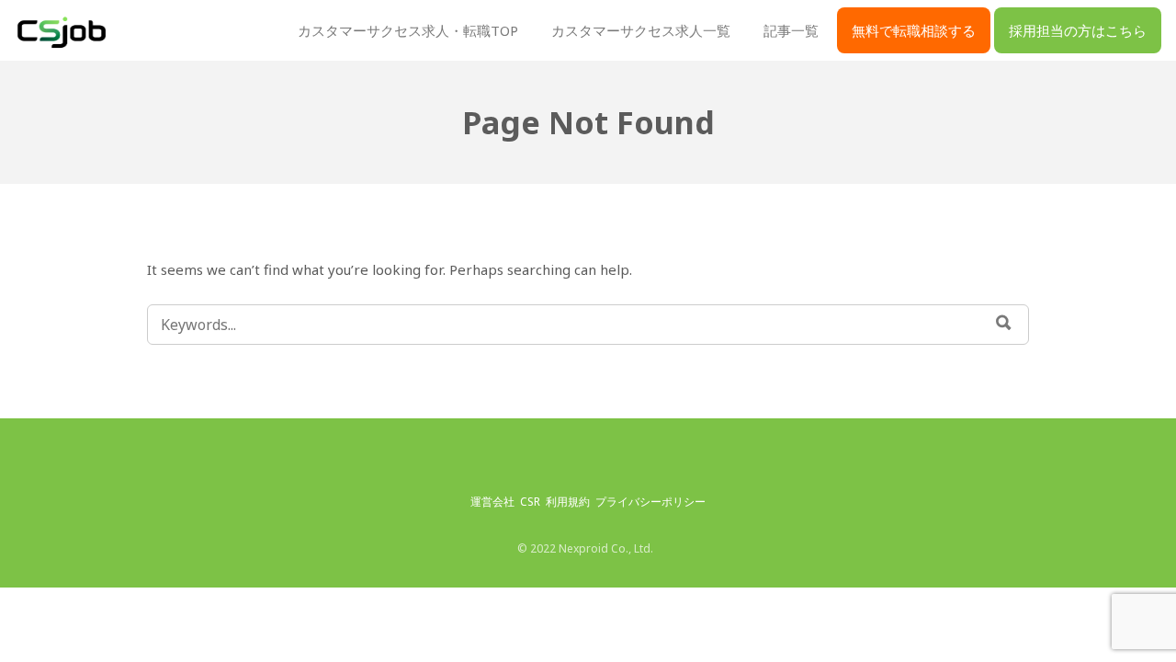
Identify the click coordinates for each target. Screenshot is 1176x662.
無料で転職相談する (914, 30)
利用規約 (568, 501)
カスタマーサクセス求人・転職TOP (408, 30)
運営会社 (492, 501)
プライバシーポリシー (650, 501)
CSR (530, 501)
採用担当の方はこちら (1078, 30)
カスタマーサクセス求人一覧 (640, 30)
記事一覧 (791, 30)
